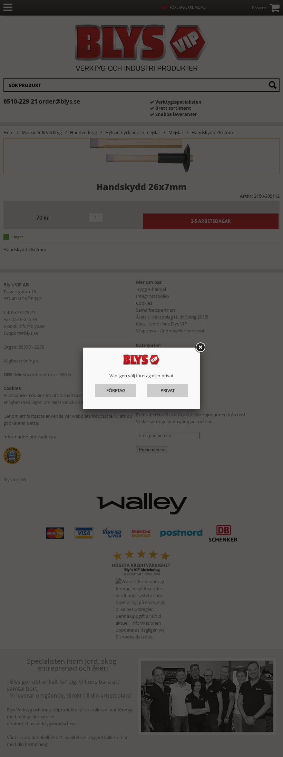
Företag (115, 390)
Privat (167, 390)
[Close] (200, 347)
